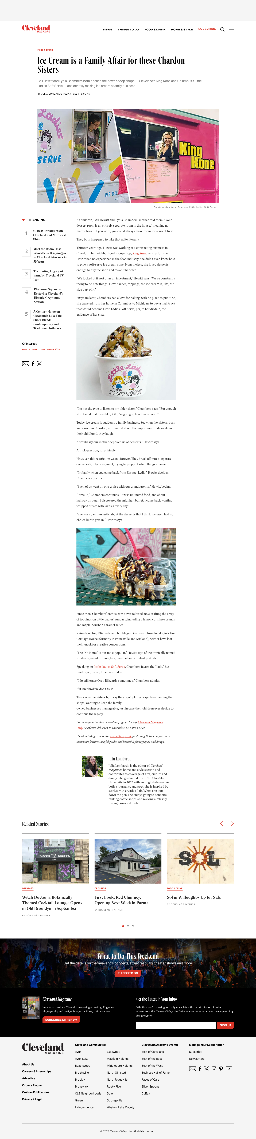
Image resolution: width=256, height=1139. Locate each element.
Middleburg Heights (120, 1066)
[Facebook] (200, 1068)
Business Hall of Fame (156, 1072)
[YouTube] (229, 1068)
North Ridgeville (117, 1079)
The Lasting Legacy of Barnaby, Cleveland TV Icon (48, 275)
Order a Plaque (32, 1085)
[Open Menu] (231, 29)
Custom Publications (35, 1092)
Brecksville (82, 1072)
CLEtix (146, 1093)
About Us (28, 1064)
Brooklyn (80, 1079)
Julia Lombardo (51, 94)
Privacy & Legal (32, 1099)
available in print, (121, 736)
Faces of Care (150, 1079)
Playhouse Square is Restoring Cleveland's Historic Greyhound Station (48, 296)
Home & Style (182, 29)
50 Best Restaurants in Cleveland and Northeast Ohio (49, 235)
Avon (78, 1052)
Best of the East (152, 1059)
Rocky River (114, 1086)
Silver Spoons (150, 1086)
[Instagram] (214, 1068)
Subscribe (207, 28)
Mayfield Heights (118, 1059)
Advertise (28, 1078)
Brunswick (81, 1086)
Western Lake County (120, 1107)
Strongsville (114, 1100)
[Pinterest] (221, 1068)
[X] (206, 1068)
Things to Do (128, 29)
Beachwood (82, 1066)
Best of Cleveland (153, 1052)
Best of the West (152, 1066)
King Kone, (139, 253)
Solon (110, 1093)
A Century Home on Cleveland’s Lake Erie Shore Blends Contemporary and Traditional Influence (47, 320)
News (107, 29)
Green (79, 1100)
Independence (84, 1107)
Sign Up (225, 1025)
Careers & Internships (36, 1071)
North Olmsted (116, 1072)
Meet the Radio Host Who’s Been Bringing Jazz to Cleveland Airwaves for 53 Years (50, 255)
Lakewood (113, 1052)
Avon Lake (81, 1059)
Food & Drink (155, 29)
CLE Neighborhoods (88, 1093)
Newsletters (196, 1059)
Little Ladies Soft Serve (109, 667)
